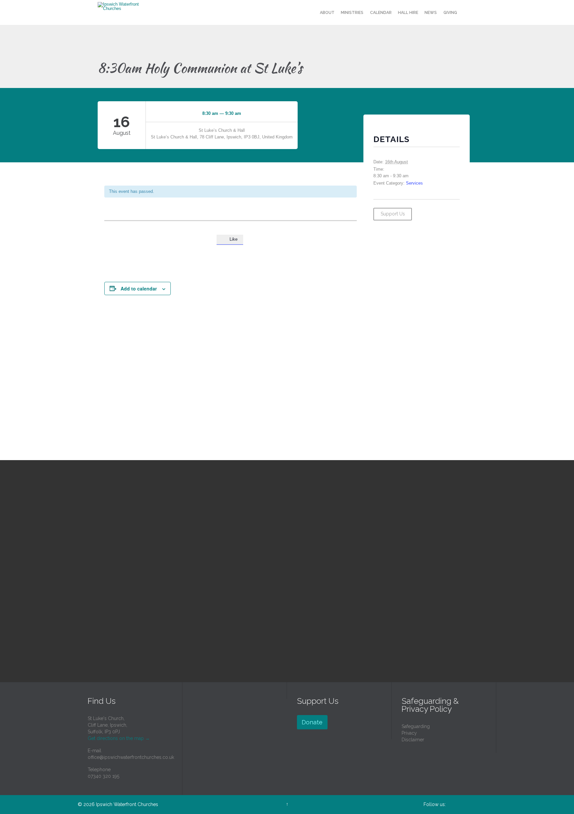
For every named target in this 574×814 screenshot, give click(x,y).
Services (414, 183)
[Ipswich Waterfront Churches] (123, 6)
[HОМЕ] (311, 13)
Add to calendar (139, 288)
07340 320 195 (103, 776)
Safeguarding (416, 726)
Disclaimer (413, 739)
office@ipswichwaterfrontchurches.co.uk (131, 757)
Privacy (409, 733)
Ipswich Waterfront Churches (127, 804)
